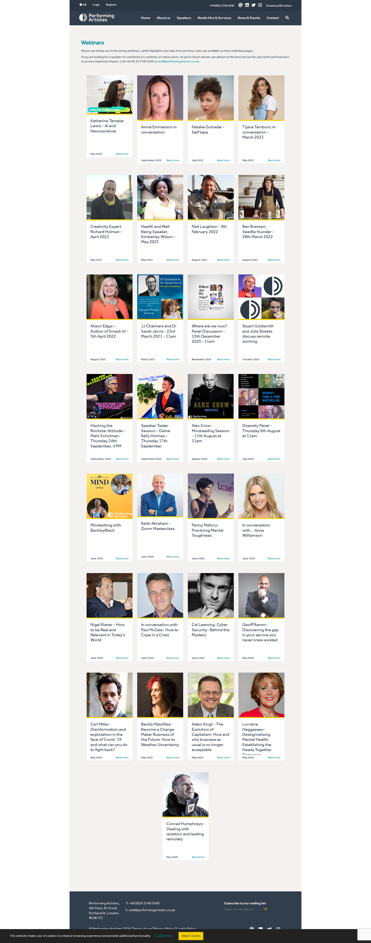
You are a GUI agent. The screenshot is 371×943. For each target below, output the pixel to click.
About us (163, 18)
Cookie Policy (164, 936)
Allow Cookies (190, 936)
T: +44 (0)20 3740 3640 (143, 903)
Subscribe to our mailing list (245, 903)
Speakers (184, 18)
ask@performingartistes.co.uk (178, 62)
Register (111, 5)
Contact (273, 18)
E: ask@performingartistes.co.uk (150, 910)
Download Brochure (279, 6)
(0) (84, 5)
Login (96, 5)
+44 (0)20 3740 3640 (221, 6)
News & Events (249, 18)
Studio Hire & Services (214, 18)
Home (145, 18)
